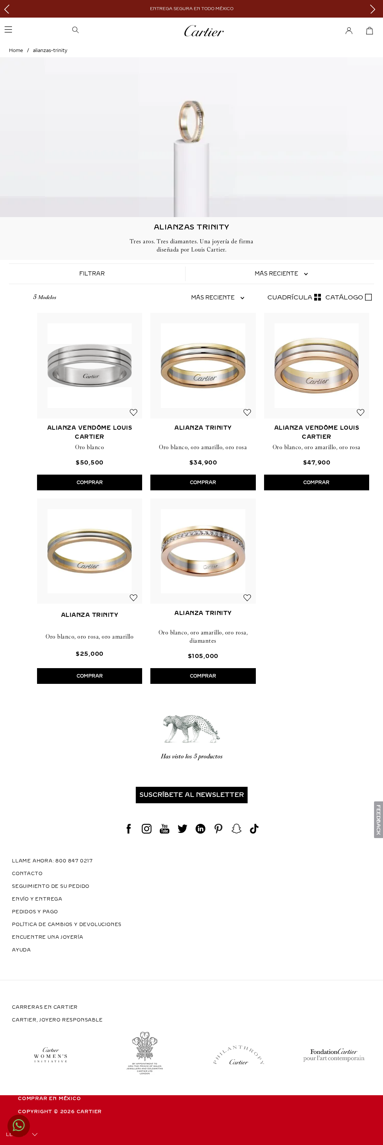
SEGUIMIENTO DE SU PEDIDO (50, 886)
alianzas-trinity (50, 50)
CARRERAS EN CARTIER (45, 1007)
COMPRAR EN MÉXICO (49, 1098)
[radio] (294, 297)
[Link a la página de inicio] (16, 51)
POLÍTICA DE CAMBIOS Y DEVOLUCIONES (67, 924)
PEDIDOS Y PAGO (35, 911)
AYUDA (21, 950)
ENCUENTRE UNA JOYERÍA (47, 937)
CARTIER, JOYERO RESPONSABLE (57, 1020)
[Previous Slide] (8, 9)
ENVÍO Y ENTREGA (37, 899)
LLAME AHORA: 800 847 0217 (52, 861)
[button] (108, 31)
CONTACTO (27, 873)
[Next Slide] (375, 9)
